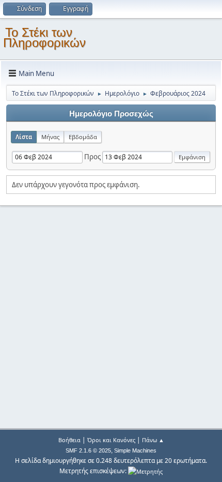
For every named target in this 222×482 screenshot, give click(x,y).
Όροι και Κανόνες (111, 440)
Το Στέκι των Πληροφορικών (44, 37)
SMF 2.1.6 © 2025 (88, 450)
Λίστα (23, 137)
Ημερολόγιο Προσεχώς (111, 114)
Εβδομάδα (83, 137)
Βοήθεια (69, 440)
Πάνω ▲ (153, 440)
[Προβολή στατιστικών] (145, 471)
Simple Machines (135, 450)
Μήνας (50, 137)
